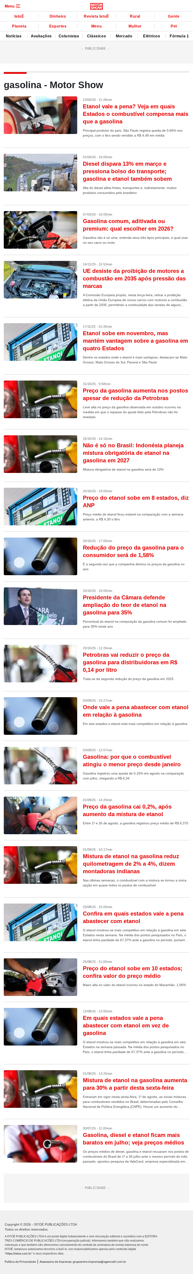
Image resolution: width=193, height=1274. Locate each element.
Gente (173, 16)
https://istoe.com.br (19, 1253)
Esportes (58, 26)
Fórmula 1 (179, 36)
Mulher (135, 26)
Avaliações (41, 36)
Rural (135, 16)
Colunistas (69, 36)
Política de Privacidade (20, 1261)
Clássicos (96, 36)
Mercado (124, 36)
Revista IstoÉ (96, 16)
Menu (96, 26)
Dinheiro (58, 16)
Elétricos (151, 36)
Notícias (14, 36)
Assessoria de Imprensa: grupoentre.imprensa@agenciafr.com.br (83, 1261)
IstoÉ (19, 16)
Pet (174, 26)
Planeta (19, 26)
